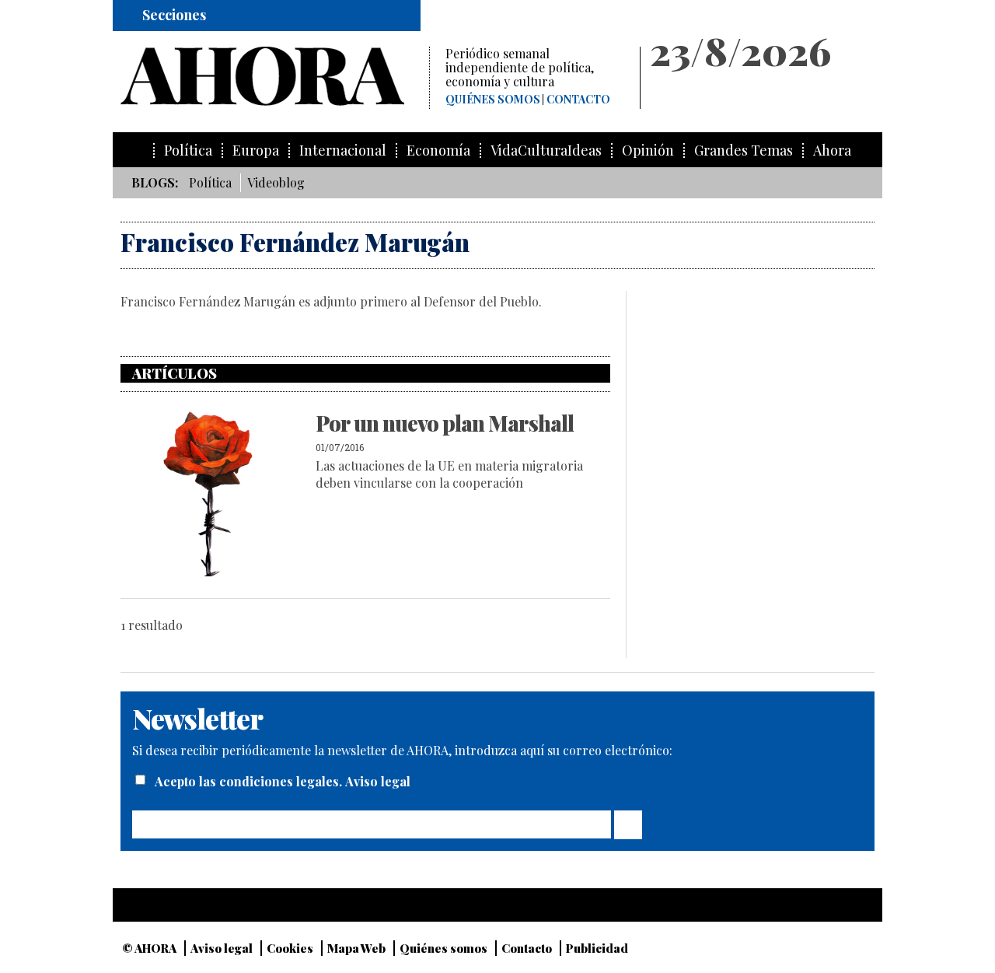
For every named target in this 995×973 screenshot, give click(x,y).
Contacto (578, 99)
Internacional (342, 150)
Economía (438, 150)
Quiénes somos (492, 99)
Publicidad (597, 948)
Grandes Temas (743, 150)
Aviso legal (377, 781)
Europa (255, 150)
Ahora (832, 150)
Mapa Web (356, 948)
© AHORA (149, 948)
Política (188, 150)
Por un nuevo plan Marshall (445, 423)
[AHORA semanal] (274, 76)
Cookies (290, 948)
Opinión (648, 150)
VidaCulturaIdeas (546, 150)
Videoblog (276, 182)
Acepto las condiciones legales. (250, 781)
